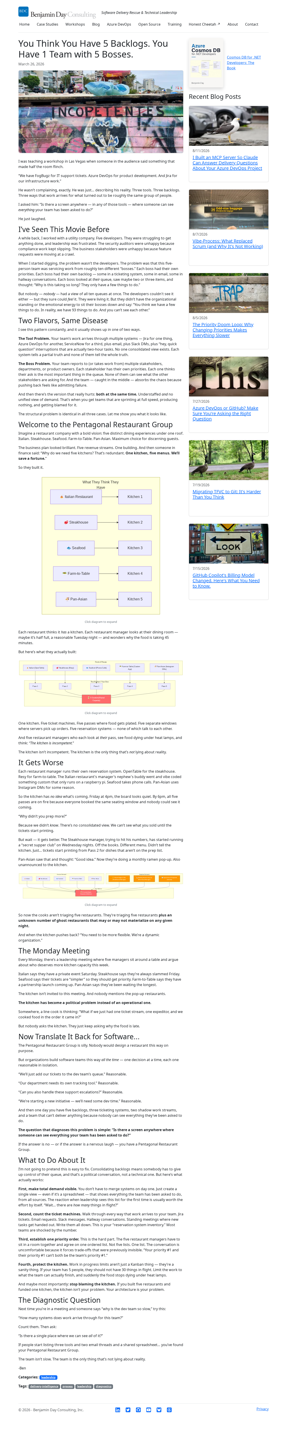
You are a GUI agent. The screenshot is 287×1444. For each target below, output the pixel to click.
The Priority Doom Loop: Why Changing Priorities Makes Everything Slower (223, 329)
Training (175, 24)
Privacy (263, 1408)
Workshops (75, 24)
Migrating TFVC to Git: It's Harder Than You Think (227, 494)
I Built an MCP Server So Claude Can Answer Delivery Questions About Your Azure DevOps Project (227, 162)
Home (24, 24)
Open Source (149, 24)
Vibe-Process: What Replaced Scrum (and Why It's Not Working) (228, 243)
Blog (96, 24)
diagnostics (103, 1386)
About (233, 24)
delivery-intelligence (44, 1386)
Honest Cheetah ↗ (204, 24)
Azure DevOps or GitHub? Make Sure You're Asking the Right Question (225, 413)
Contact (251, 24)
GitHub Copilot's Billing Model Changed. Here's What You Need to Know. (226, 580)
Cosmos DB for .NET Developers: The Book (244, 63)
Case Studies (47, 24)
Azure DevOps (119, 24)
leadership (48, 1377)
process (68, 1386)
